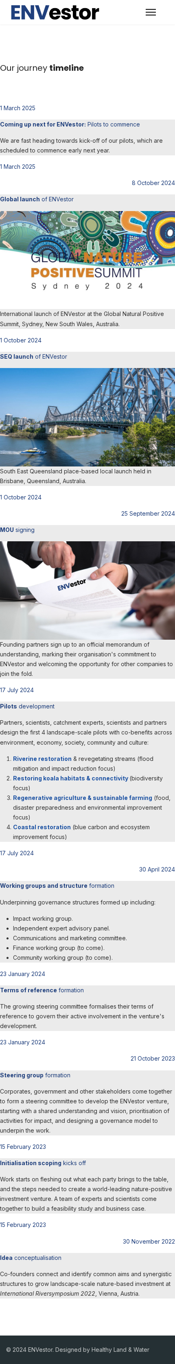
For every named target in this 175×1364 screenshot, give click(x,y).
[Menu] (151, 12)
